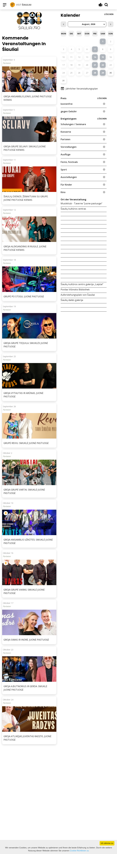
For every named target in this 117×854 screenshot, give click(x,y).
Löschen (108, 14)
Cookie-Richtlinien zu (79, 850)
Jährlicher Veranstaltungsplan (82, 88)
